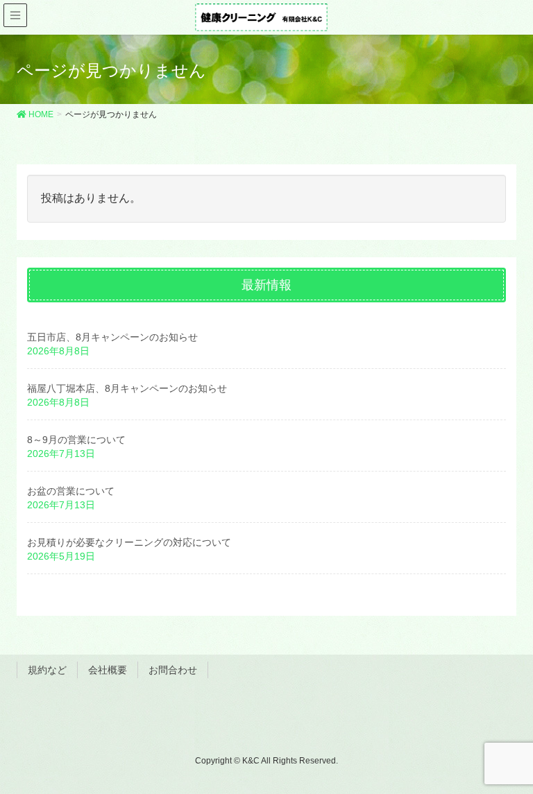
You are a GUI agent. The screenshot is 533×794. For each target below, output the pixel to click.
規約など (47, 669)
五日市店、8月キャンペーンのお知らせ (112, 337)
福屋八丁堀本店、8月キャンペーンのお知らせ (127, 388)
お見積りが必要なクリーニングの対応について (129, 542)
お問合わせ (173, 669)
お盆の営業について (71, 491)
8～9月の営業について (76, 439)
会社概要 (107, 669)
